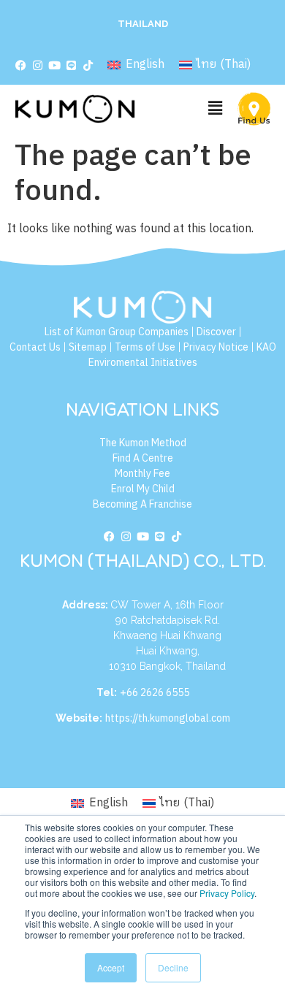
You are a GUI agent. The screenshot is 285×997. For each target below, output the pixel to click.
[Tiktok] (87, 65)
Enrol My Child (143, 489)
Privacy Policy (227, 893)
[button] (214, 108)
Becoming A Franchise (142, 504)
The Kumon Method (142, 443)
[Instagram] (37, 65)
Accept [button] (110, 967)
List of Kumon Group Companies (117, 332)
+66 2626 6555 (154, 692)
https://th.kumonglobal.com (167, 718)
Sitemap (88, 347)
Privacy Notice (215, 347)
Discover (216, 332)
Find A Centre (143, 458)
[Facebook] (20, 65)
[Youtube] (54, 65)
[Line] (70, 65)
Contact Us (35, 347)
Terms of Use (145, 347)
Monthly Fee (142, 473)
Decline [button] (173, 967)
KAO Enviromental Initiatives (182, 355)
